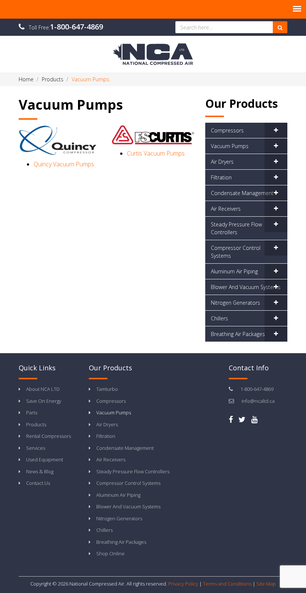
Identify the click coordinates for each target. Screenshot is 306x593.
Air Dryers (222, 161)
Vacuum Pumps (230, 146)
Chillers (219, 318)
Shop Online (110, 553)
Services (35, 448)
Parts (31, 412)
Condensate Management (242, 193)
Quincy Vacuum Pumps (64, 164)
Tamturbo (107, 389)
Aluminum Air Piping (234, 271)
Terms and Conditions (227, 583)
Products (36, 424)
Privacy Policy (183, 583)
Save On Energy (43, 401)
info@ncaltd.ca (258, 401)
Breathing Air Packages (238, 334)
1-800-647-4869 (76, 27)
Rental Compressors (48, 436)
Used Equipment (44, 459)
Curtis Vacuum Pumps (156, 153)
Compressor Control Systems (235, 251)
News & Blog (39, 471)
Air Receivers (226, 208)
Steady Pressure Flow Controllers (236, 228)
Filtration (221, 177)
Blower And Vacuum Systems (246, 287)
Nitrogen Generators (235, 302)
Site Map (266, 583)
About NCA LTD (43, 389)
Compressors (227, 130)
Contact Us (38, 483)
